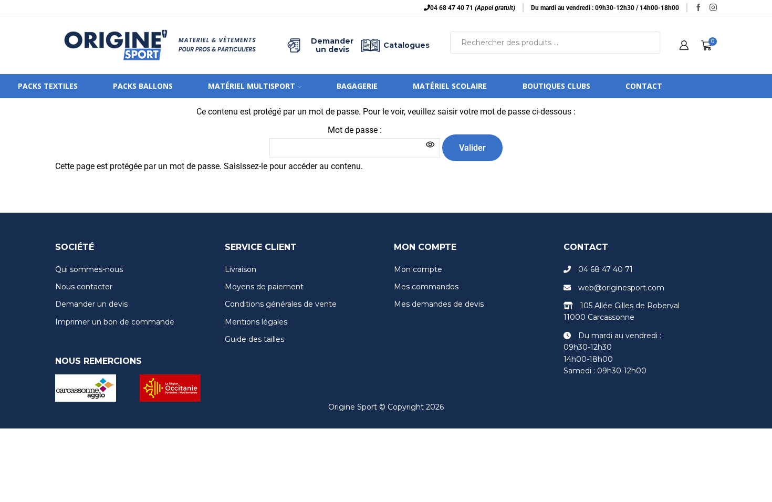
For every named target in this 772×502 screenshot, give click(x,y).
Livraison (240, 269)
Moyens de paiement (264, 286)
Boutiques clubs (556, 86)
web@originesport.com (621, 287)
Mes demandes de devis (439, 304)
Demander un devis (332, 45)
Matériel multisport (251, 86)
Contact (643, 86)
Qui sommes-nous (89, 269)
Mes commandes (426, 286)
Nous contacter (83, 286)
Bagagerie (357, 86)
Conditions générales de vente (281, 304)
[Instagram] (713, 8)
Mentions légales (256, 322)
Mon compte (418, 269)
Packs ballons (143, 86)
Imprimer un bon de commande (114, 322)
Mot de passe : (355, 130)
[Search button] (649, 42)
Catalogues (406, 45)
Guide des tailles (254, 339)
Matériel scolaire (450, 86)
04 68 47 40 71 (605, 269)
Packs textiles (48, 86)
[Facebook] (698, 8)
